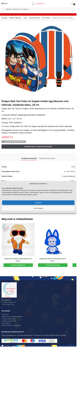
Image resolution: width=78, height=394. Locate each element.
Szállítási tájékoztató (9, 321)
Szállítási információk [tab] (47, 158)
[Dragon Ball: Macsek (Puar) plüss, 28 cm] (52, 239)
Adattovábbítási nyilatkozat (11, 325)
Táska (25, 18)
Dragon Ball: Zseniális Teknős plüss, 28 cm (18, 258)
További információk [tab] (29, 158)
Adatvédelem (6, 323)
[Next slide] (72, 60)
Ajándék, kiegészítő (15, 18)
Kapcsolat (5, 314)
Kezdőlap (4, 18)
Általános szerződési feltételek (12, 316)
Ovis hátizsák (46, 18)
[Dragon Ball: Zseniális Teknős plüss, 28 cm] (18, 239)
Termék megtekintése (18, 265)
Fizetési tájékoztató (8, 319)
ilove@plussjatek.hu (9, 302)
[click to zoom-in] (38, 60)
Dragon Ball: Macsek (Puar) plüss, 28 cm (53, 258)
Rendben (38, 203)
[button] (72, 3)
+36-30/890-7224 (8, 304)
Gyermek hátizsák (34, 18)
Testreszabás (38, 208)
